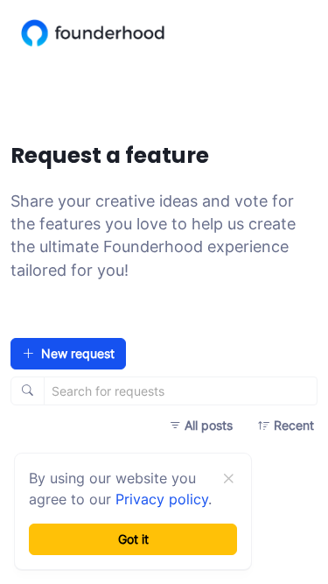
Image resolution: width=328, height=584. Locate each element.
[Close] (228, 478)
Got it (133, 538)
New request (78, 353)
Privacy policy (161, 499)
